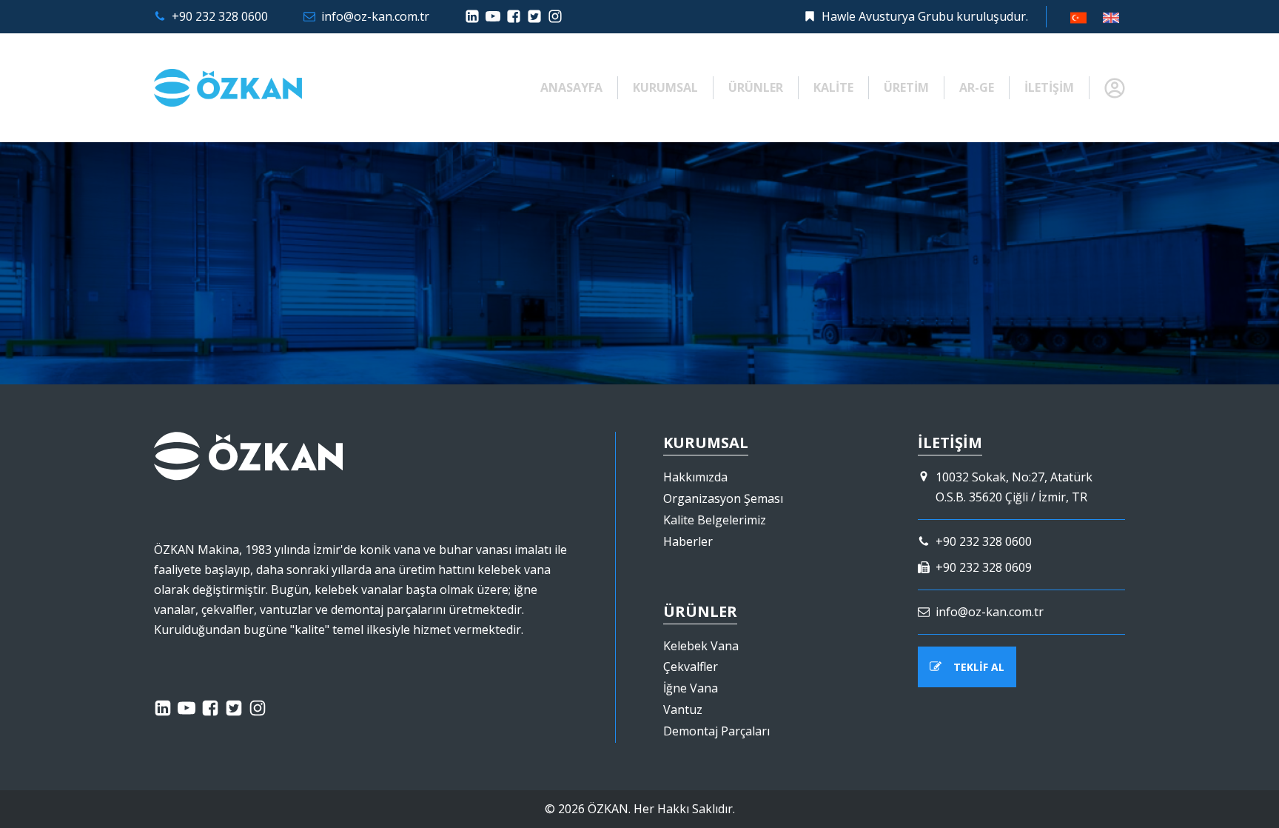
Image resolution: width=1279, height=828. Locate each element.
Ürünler (755, 87)
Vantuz (682, 709)
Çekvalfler (690, 666)
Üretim (906, 87)
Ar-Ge (976, 87)
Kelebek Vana (701, 646)
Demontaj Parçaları (716, 731)
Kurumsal (665, 87)
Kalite (833, 87)
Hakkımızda (695, 477)
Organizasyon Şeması (723, 498)
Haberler (688, 541)
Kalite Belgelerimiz (714, 520)
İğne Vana (690, 688)
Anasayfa (571, 87)
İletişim (1049, 87)
